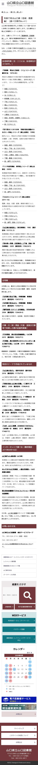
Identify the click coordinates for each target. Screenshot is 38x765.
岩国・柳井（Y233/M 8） (13, 145)
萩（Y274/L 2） (10, 124)
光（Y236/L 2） (10, 95)
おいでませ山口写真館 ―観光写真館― (16, 469)
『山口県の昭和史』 (9, 227)
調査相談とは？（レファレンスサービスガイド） (19, 557)
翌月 (28, 653)
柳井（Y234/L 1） (11, 92)
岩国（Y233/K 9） (11, 89)
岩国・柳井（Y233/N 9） (13, 182)
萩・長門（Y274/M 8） (12, 161)
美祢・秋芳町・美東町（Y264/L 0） (17, 118)
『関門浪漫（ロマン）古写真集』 (13, 310)
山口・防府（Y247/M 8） (13, 152)
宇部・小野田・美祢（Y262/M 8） (16, 155)
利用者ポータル (19, 621)
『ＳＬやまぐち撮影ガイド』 (12, 397)
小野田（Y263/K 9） (11, 115)
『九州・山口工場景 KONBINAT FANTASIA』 (18, 426)
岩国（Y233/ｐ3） (11, 213)
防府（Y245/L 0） (11, 108)
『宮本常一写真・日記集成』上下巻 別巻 (17, 243)
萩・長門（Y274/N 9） (12, 192)
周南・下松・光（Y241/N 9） (15, 185)
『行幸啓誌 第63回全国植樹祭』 (14, 334)
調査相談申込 (19, 639)
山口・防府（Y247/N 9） (13, 189)
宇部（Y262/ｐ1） (11, 216)
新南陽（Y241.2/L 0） (12, 98)
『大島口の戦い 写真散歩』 (12, 410)
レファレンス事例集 (10, 561)
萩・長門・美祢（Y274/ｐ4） (15, 222)
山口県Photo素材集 (9, 456)
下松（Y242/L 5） (11, 102)
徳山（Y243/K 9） (11, 105)
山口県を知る (8, 570)
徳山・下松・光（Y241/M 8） (15, 148)
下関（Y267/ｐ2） (11, 219)
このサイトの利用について (19, 735)
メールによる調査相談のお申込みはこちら (17, 544)
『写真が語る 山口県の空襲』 (12, 384)
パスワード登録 (19, 629)
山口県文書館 (12, 513)
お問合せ (19, 714)
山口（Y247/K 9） (11, 111)
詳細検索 (8, 607)
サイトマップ (19, 728)
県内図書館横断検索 (25, 607)
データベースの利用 (10, 575)
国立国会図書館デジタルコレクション (15, 491)
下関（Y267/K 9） (11, 121)
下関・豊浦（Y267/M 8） (13, 158)
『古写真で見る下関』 (10, 297)
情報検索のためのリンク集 (12, 566)
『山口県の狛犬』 (8, 370)
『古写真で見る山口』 (10, 303)
